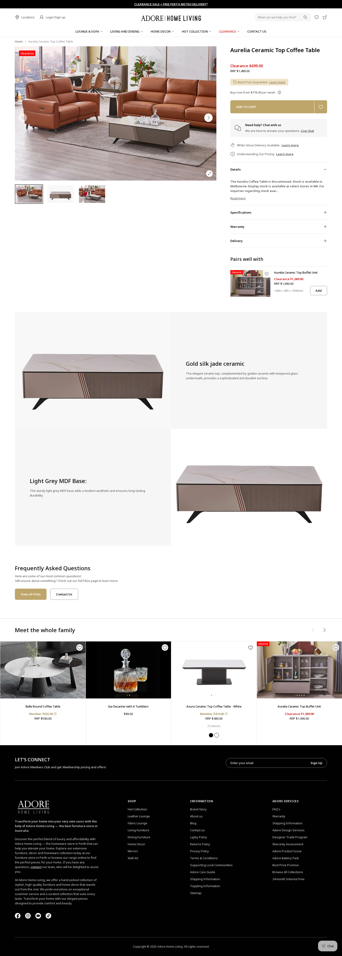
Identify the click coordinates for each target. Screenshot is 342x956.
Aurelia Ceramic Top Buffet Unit (296, 272)
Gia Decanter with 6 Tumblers (128, 706)
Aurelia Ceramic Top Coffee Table (275, 50)
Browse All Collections (287, 872)
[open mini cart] (324, 17)
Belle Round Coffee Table (43, 706)
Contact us (197, 830)
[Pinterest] (38, 916)
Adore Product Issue (287, 851)
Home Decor (136, 844)
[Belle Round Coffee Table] (43, 669)
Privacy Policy (199, 851)
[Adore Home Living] (171, 17)
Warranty (278, 816)
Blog (193, 823)
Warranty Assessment (287, 844)
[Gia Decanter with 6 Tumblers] (128, 669)
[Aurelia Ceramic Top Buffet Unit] (250, 283)
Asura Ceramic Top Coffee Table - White (213, 706)
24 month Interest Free (288, 879)
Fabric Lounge (137, 823)
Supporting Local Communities (211, 865)
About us (196, 816)
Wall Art (133, 858)
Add (318, 290)
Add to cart (246, 107)
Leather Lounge (139, 816)
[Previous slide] (23, 118)
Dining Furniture (139, 837)
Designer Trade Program (289, 837)
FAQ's (276, 809)
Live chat (307, 131)
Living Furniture (138, 830)
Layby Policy (198, 837)
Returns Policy (200, 844)
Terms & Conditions (204, 858)
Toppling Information (205, 886)
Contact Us (64, 594)
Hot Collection (137, 809)
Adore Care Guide (202, 872)
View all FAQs (31, 594)
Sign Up (316, 763)
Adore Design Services (288, 830)
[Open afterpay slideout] (279, 92)
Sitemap (195, 893)
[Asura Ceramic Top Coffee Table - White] (214, 669)
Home (19, 42)
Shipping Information (205, 879)
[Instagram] (28, 916)
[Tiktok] (48, 916)
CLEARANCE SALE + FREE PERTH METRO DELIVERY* (171, 4)
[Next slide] (208, 118)
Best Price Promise (285, 865)
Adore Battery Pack (285, 858)
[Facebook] (17, 916)
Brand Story (198, 809)
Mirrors (133, 851)
